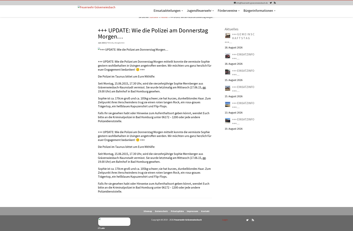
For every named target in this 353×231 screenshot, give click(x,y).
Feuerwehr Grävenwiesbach (188, 219)
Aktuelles (231, 29)
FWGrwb (164, 17)
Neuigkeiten (120, 43)
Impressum (192, 211)
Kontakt (205, 211)
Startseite (154, 17)
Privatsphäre (177, 211)
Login (225, 219)
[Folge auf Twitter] (247, 220)
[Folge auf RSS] (253, 220)
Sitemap (148, 211)
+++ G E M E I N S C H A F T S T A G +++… (239, 38)
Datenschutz (161, 211)
